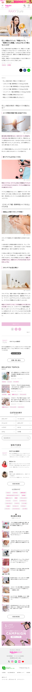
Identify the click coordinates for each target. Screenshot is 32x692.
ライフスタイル (16, 508)
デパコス (23, 506)
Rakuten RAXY (8, 6)
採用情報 (28, 672)
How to (4, 65)
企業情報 (3, 672)
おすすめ (4, 394)
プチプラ (17, 503)
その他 (19, 431)
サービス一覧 (4, 679)
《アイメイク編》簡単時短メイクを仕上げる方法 (15, 89)
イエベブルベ (21, 407)
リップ (15, 500)
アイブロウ (16, 381)
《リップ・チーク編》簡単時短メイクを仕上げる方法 (16, 92)
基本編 (23, 495)
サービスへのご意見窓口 (19, 656)
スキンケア (4, 419)
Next (28, 332)
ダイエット (15, 506)
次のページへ (16, 324)
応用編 (9, 65)
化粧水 (8, 506)
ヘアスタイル (23, 500)
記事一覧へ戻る (16, 360)
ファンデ (7, 508)
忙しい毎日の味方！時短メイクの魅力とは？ (14, 81)
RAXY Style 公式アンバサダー (13, 495)
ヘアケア (4, 427)
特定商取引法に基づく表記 (15, 658)
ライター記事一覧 (16, 353)
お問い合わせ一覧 (12, 679)
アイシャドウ (23, 394)
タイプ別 (25, 508)
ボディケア (20, 423)
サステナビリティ (20, 679)
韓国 (9, 394)
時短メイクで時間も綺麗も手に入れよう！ (14, 97)
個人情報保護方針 (11, 672)
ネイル (19, 427)
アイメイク (9, 63)
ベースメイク (20, 419)
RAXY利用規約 (10, 656)
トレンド (10, 381)
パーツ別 (24, 503)
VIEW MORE (16, 484)
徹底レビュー (15, 394)
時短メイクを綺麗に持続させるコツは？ (13, 94)
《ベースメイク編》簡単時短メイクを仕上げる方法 (16, 86)
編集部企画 (23, 492)
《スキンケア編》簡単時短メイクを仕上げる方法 (15, 83)
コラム (3, 431)
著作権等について (20, 672)
